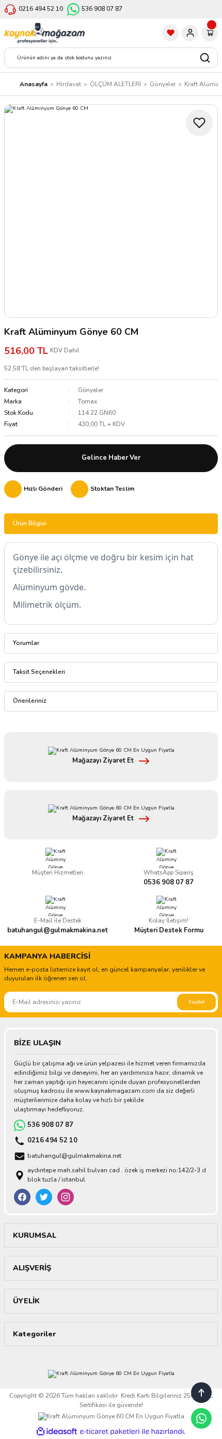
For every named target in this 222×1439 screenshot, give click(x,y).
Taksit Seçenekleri (39, 672)
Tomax (87, 401)
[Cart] (209, 33)
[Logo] (44, 33)
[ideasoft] (56, 1431)
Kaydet (196, 1002)
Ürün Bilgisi (29, 523)
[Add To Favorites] (199, 122)
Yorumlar (26, 643)
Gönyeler (90, 390)
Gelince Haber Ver (111, 457)
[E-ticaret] (110, 1431)
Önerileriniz (29, 701)
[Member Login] (190, 33)
